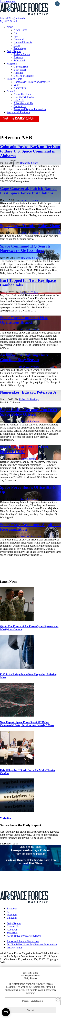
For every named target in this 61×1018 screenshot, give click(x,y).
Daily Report (14, 51)
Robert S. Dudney (29, 399)
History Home (14, 78)
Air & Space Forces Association (24, 935)
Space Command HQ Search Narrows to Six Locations (25, 248)
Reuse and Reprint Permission (30, 109)
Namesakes (20, 88)
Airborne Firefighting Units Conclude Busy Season (24, 357)
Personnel (19, 39)
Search (21, 18)
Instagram (12, 914)
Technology (20, 48)
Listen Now (30, 869)
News (10, 26)
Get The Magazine (24, 75)
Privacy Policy (14, 947)
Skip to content (8, 1)
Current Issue (21, 66)
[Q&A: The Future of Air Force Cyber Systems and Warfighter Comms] (17, 619)
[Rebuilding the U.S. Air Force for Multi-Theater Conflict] (17, 763)
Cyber (17, 45)
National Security (23, 42)
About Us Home (22, 94)
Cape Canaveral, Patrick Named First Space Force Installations (28, 190)
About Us (12, 91)
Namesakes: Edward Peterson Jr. (28, 392)
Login (13, 18)
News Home (20, 29)
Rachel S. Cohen (29, 162)
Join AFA (5, 18)
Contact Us (20, 106)
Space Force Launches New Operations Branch (24, 320)
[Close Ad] (58, 999)
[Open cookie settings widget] (6, 1012)
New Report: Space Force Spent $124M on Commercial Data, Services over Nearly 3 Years (27, 724)
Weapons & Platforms (18, 112)
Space (17, 36)
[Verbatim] (17, 811)
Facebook (12, 908)
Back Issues (20, 69)
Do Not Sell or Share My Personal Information (32, 944)
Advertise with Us (23, 103)
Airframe (18, 57)
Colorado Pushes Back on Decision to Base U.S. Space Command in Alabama (30, 151)
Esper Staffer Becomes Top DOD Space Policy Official (28, 411)
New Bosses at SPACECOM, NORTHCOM (24, 449)
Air (15, 33)
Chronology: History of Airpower (31, 81)
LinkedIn (12, 917)
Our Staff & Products (25, 97)
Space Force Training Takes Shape (30, 225)
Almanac (18, 72)
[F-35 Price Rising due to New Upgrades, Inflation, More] (17, 667)
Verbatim (5, 818)
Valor (16, 84)
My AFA (4, 21)
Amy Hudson (28, 458)
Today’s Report (22, 54)
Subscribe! (19, 60)
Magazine (12, 63)
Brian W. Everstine (29, 366)
